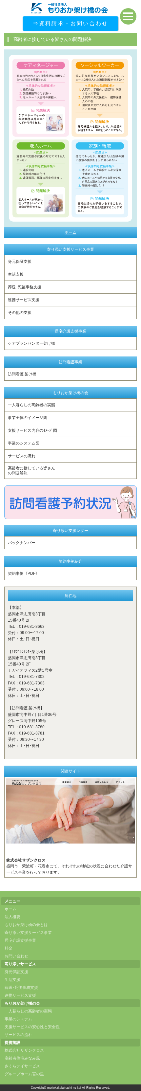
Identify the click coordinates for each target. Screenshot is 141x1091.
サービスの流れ (21, 456)
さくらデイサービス (22, 1066)
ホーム (70, 232)
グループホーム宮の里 (24, 1074)
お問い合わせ (16, 956)
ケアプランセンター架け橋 (31, 343)
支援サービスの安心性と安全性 (32, 1027)
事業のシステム (18, 1019)
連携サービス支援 (23, 300)
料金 (8, 948)
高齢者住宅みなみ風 (22, 1058)
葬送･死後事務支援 (24, 287)
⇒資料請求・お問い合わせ (70, 23)
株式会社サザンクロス (24, 1050)
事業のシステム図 (23, 443)
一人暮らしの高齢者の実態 (31, 405)
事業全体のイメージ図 (27, 417)
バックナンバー (21, 542)
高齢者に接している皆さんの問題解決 (31, 470)
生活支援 (16, 274)
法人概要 (12, 917)
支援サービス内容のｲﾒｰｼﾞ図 (32, 430)
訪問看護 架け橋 (22, 374)
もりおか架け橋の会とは (26, 924)
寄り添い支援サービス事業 (28, 932)
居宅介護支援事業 (20, 940)
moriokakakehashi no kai (64, 1087)
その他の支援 (19, 312)
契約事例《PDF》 (23, 573)
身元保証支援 (19, 261)
